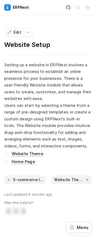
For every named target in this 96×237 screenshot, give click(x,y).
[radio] (8, 211)
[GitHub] (68, 7)
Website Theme (27, 153)
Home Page (23, 161)
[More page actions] (28, 32)
